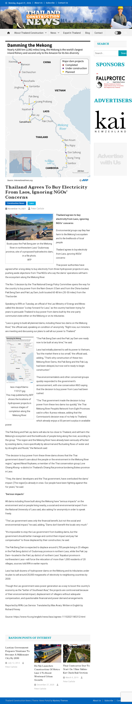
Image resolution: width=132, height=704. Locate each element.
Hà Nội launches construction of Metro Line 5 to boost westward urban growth (47, 673)
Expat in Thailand (72, 33)
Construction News (15, 203)
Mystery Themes (60, 701)
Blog (87, 33)
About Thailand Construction (28, 33)
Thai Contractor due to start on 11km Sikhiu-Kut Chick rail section (76, 669)
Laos (31, 203)
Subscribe (50, 3)
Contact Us (63, 3)
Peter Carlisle (37, 208)
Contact (98, 33)
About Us (38, 3)
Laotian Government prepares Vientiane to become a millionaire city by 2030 (17, 653)
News (53, 33)
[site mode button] (118, 32)
